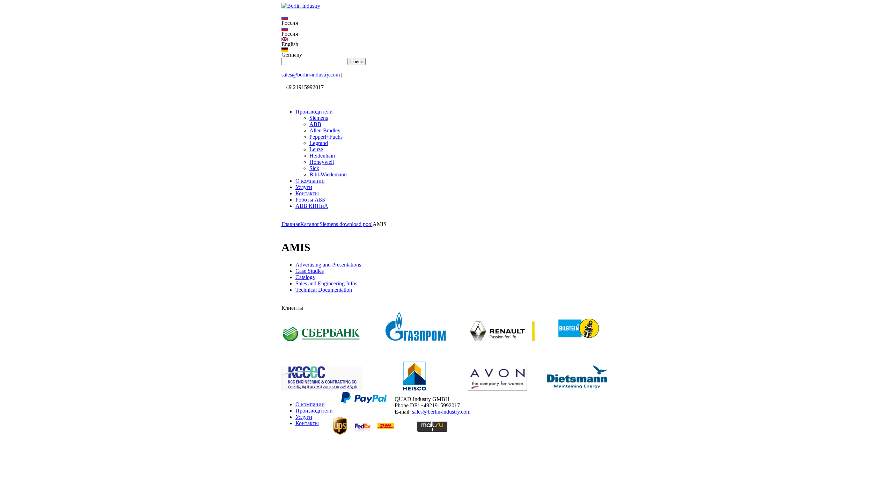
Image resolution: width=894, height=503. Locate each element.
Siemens (318, 118)
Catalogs (305, 277)
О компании (310, 181)
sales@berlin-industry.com (310, 75)
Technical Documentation (323, 290)
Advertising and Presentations (328, 265)
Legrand (318, 143)
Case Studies (309, 271)
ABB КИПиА (311, 206)
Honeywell (321, 162)
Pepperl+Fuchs (326, 137)
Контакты (307, 193)
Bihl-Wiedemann (328, 174)
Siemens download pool (346, 224)
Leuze (316, 149)
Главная (290, 224)
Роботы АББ (310, 200)
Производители (314, 112)
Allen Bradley (324, 130)
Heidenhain (322, 156)
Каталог (310, 224)
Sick (314, 168)
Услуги (303, 187)
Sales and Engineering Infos (326, 283)
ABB (315, 124)
